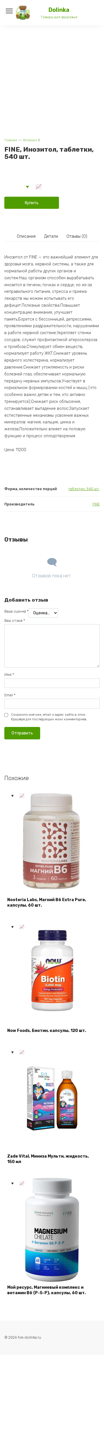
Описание (26, 236)
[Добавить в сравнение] (39, 186)
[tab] (26, 236)
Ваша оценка (16, 611)
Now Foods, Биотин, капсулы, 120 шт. (46, 1030)
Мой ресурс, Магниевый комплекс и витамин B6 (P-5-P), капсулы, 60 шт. (46, 1290)
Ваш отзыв (14, 620)
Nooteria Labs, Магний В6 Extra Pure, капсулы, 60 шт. (46, 902)
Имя (9, 674)
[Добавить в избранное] (28, 186)
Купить (31, 202)
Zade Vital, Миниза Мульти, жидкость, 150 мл (48, 1159)
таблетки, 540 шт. (84, 489)
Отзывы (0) (76, 236)
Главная (10, 140)
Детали (51, 236)
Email (10, 695)
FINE (96, 504)
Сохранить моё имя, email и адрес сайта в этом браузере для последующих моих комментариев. (49, 717)
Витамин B (31, 140)
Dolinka (59, 10)
